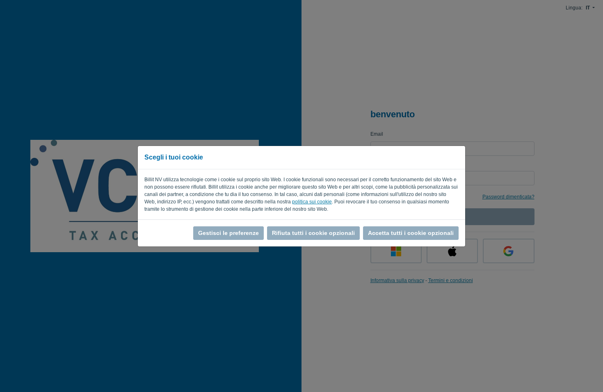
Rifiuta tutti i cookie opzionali (313, 233)
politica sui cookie (312, 202)
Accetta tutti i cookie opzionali (411, 233)
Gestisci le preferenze (228, 233)
